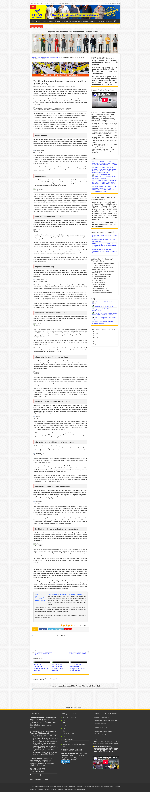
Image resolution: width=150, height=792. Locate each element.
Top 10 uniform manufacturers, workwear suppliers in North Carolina (43, 653)
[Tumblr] (117, 3)
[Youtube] (114, 3)
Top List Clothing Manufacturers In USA (49, 57)
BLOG (52, 3)
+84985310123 (111, 731)
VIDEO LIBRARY (45, 3)
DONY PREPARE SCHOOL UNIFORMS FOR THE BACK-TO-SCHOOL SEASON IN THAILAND (104, 176)
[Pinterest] (108, 3)
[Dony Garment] (75, 12)
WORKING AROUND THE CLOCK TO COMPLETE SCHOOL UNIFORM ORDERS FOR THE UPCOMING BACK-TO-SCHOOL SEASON (104, 189)
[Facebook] (105, 3)
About (39, 21)
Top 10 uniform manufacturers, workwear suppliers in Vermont (59, 667)
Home (33, 21)
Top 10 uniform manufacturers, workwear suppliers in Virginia (77, 652)
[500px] (119, 3)
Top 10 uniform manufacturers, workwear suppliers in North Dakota (77, 667)
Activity (103, 21)
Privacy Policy (68, 789)
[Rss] (104, 3)
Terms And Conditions (79, 789)
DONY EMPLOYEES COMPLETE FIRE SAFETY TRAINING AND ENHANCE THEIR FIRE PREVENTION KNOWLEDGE (104, 163)
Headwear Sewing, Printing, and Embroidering (84, 21)
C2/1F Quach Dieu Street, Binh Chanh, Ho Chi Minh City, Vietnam (106, 742)
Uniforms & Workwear (62, 21)
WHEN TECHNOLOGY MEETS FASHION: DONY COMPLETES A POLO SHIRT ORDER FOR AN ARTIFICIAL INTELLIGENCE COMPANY (104, 170)
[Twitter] (107, 3)
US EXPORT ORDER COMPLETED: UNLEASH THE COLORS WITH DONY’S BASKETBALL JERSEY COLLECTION (104, 182)
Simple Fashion (48, 21)
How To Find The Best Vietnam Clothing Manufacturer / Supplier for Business (104, 313)
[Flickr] (112, 3)
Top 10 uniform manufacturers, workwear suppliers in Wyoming (41, 667)
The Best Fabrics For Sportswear (104, 306)
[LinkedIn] (110, 3)
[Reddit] (116, 3)
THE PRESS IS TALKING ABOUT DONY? (65, 3)
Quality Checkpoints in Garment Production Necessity (102, 322)
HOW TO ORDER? (35, 3)
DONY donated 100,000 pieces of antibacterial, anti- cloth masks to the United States (104, 251)
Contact (110, 21)
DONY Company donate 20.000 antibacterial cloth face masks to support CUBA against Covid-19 (104, 245)
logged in (54, 679)
